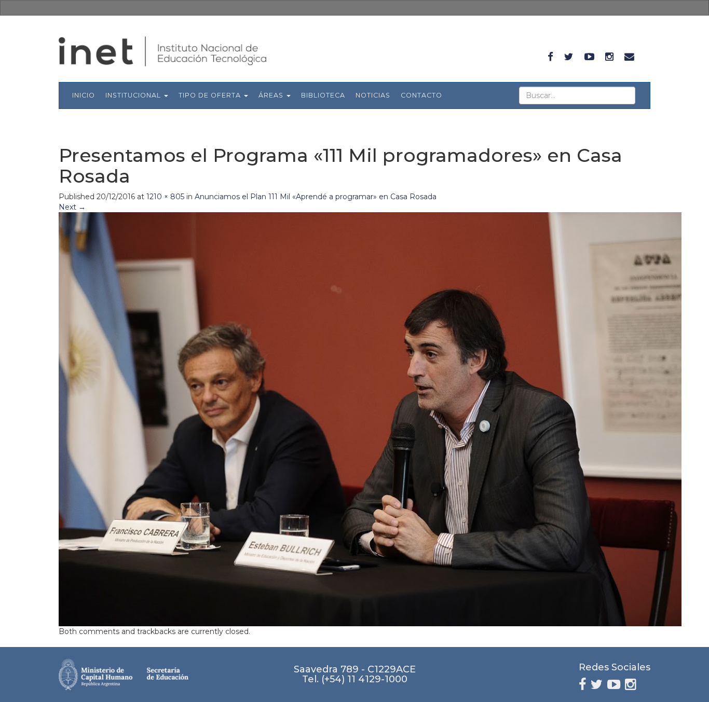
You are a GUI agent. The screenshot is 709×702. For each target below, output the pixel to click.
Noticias (373, 95)
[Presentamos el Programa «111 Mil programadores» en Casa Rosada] (370, 418)
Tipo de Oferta (211, 95)
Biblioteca (323, 95)
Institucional (134, 95)
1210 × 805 (165, 196)
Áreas (271, 95)
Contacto (421, 95)
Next (72, 207)
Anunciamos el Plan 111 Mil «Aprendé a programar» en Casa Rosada (316, 196)
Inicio (83, 95)
